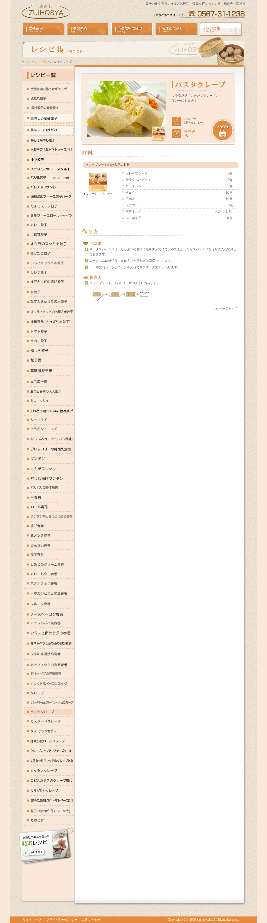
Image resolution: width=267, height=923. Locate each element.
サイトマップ (32, 919)
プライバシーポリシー (61, 919)
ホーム (26, 62)
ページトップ (228, 308)
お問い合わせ (91, 919)
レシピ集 (40, 62)
